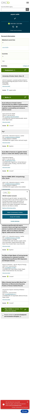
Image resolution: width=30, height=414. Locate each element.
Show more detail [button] (6, 86)
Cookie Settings (15, 221)
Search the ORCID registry (7, 6)
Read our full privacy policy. (9, 208)
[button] (26, 66)
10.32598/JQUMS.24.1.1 (10, 294)
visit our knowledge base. (15, 405)
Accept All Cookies (15, 216)
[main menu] (27, 2)
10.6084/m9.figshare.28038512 (12, 184)
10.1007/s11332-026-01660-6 (12, 116)
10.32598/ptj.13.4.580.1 (10, 267)
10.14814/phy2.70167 (10, 160)
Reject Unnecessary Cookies (15, 212)
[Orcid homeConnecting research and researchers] (5, 2)
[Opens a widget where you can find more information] (25, 411)
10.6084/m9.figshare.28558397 (12, 137)
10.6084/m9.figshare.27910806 (12, 237)
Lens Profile (5, 47)
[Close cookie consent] (27, 191)
